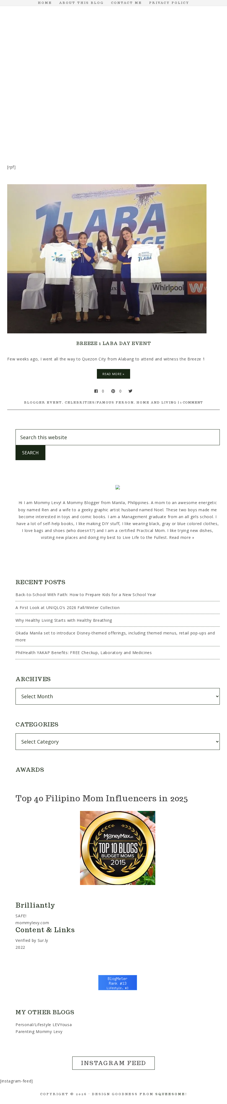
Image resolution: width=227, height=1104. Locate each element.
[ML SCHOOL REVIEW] (177, 108)
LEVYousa (62, 1024)
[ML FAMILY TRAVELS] (97, 108)
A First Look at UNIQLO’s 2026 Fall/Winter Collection (68, 607)
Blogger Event (43, 402)
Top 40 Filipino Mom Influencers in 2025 (102, 798)
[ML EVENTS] (71, 108)
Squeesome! (171, 1094)
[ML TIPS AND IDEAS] (203, 108)
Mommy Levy (113, 53)
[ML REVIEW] (150, 108)
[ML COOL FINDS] (44, 108)
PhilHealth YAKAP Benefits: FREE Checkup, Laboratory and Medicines (84, 652)
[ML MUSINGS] (124, 108)
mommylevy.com (32, 922)
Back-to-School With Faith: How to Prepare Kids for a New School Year (86, 594)
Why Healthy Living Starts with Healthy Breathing (64, 620)
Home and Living (156, 402)
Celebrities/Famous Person (99, 402)
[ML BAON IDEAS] (17, 108)
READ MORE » (113, 374)
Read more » (181, 537)
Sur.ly (43, 940)
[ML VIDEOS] (113, 130)
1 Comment (191, 402)
